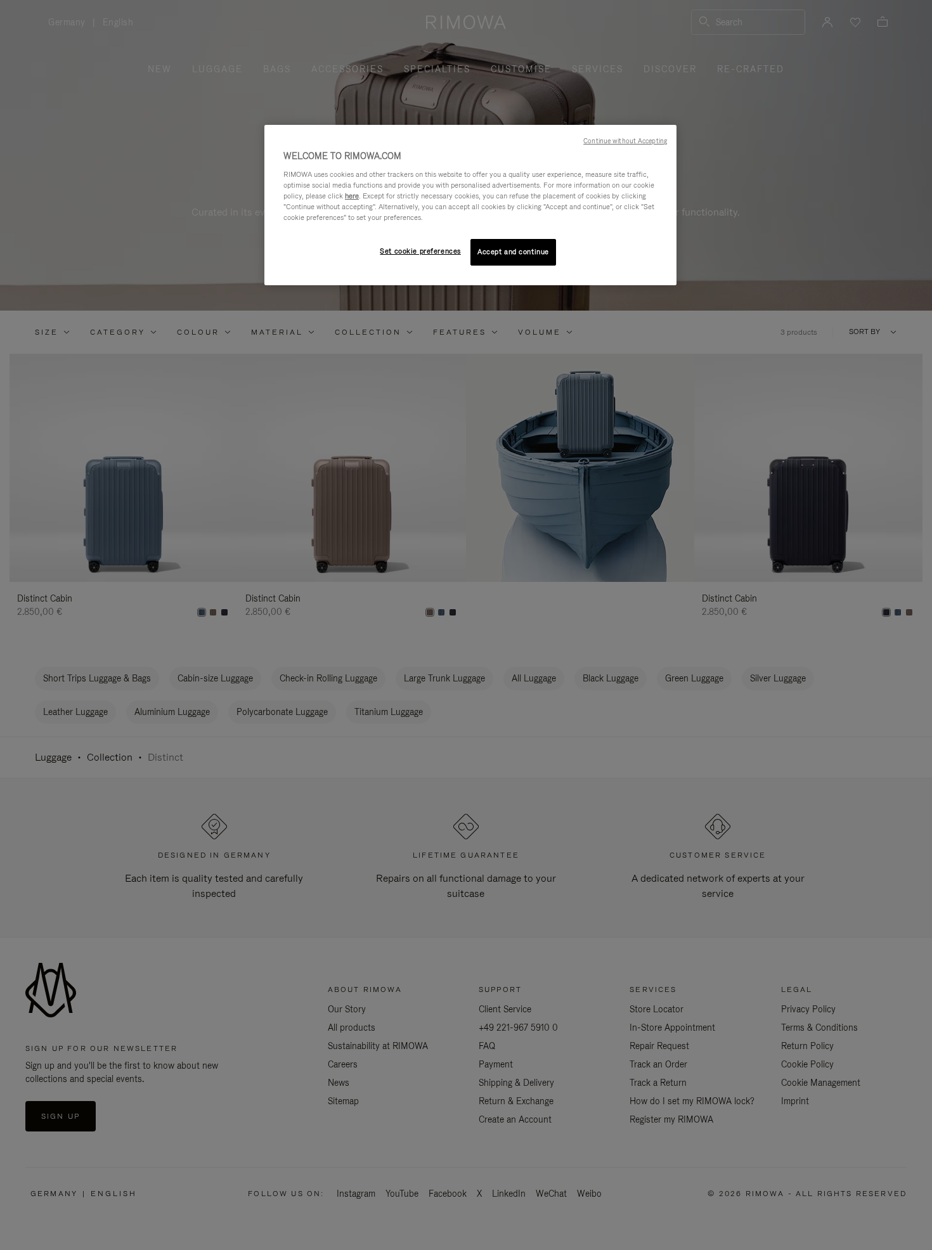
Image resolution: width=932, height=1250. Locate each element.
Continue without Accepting (625, 140)
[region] (470, 205)
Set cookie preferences (420, 251)
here (352, 196)
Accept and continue (513, 252)
